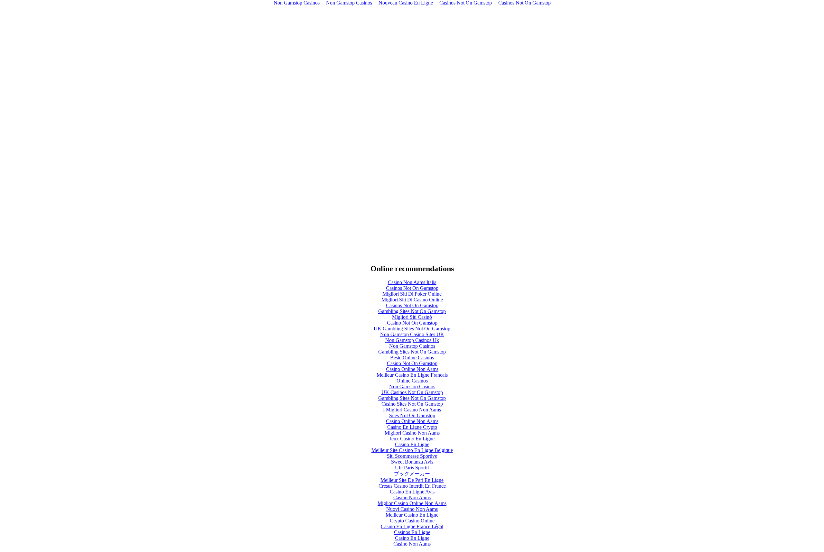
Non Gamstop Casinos (412, 346)
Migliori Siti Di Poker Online (412, 294)
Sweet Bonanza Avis (412, 462)
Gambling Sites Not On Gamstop (412, 311)
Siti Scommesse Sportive (412, 456)
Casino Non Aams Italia (412, 282)
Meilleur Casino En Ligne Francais (412, 375)
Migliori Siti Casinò (412, 317)
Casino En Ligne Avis (412, 491)
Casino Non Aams (412, 497)
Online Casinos (412, 380)
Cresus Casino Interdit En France (412, 486)
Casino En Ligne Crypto (412, 427)
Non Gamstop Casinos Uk (412, 340)
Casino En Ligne (412, 444)
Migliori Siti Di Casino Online (412, 299)
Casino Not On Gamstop (412, 323)
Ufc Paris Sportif (412, 467)
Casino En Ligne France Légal (412, 526)
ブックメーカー (412, 473)
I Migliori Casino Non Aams (412, 409)
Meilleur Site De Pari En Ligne (412, 480)
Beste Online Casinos (412, 357)
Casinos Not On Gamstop (412, 288)
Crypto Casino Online (412, 520)
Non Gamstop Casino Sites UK (412, 334)
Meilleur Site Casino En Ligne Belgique (412, 450)
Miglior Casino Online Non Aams (412, 503)
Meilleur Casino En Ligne (412, 515)
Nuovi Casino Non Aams (412, 509)
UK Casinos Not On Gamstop (412, 392)
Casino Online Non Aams (412, 369)
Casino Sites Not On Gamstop (412, 404)
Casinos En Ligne (412, 532)
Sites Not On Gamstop (412, 415)
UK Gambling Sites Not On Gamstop (412, 328)
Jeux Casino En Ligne (412, 438)
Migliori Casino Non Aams (412, 433)
